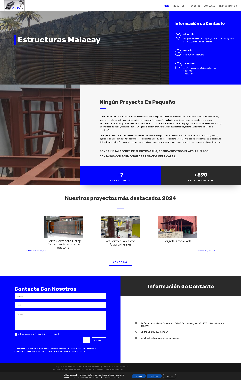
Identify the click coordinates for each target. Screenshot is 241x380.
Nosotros (179, 6)
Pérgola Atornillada (177, 241)
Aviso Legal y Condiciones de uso (68, 369)
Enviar (99, 340)
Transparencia (228, 6)
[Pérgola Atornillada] (177, 227)
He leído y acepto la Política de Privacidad (38, 334)
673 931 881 (189, 73)
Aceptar (139, 376)
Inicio (166, 6)
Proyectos (194, 6)
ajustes (118, 377)
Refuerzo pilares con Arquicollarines (120, 243)
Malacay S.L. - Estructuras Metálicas (84, 366)
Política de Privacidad (94, 369)
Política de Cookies (114, 369)
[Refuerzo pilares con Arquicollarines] (120, 227)
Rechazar (154, 376)
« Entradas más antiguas (36, 250)
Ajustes (170, 376)
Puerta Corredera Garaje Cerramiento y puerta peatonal (63, 244)
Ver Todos (120, 262)
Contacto (209, 6)
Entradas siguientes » (206, 250)
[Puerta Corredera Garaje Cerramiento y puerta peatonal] (63, 227)
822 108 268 (189, 70)
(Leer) (56, 334)
